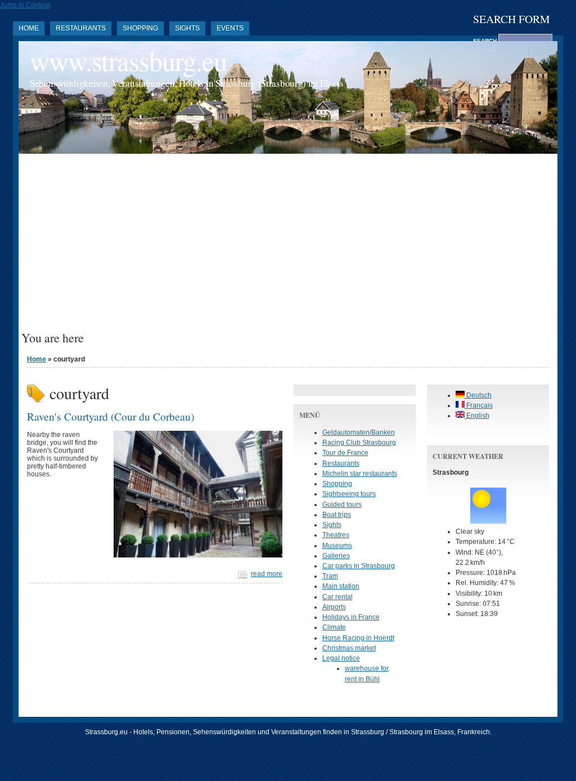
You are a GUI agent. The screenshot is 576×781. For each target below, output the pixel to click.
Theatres (335, 535)
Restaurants (81, 28)
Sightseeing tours (349, 494)
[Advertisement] (288, 246)
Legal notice (341, 658)
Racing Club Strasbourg (359, 443)
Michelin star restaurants (359, 473)
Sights (187, 28)
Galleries (336, 556)
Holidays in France (351, 617)
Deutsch (478, 395)
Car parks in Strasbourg (358, 566)
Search (485, 41)
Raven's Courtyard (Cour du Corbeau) (110, 416)
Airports (334, 607)
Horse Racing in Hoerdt (358, 638)
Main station (340, 586)
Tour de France (345, 453)
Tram (330, 576)
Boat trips (336, 515)
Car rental (337, 597)
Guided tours (342, 504)
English (477, 415)
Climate (334, 627)
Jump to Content (25, 5)
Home (29, 28)
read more (266, 574)
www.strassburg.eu (128, 60)
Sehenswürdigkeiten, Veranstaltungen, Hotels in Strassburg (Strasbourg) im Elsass (187, 83)
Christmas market (349, 648)
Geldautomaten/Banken (358, 432)
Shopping (140, 28)
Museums (337, 546)
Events (230, 28)
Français (479, 405)
